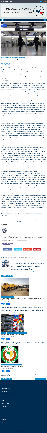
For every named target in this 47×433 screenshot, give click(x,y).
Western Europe (23, 333)
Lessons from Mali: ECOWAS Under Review (12, 366)
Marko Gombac (8, 57)
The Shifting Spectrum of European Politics (12, 334)
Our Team (4, 406)
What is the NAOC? (6, 403)
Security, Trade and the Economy (18, 57)
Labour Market (10, 257)
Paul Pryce (6, 364)
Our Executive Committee (7, 405)
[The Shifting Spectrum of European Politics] (23, 323)
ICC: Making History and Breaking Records (41, 378)
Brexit (6, 257)
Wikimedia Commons (37, 213)
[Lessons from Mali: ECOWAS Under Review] (23, 354)
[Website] (12, 244)
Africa (2, 364)
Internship (4, 424)
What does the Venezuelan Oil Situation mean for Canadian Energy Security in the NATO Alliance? (23, 299)
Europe (2, 57)
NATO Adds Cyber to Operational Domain (7, 378)
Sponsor (4, 422)
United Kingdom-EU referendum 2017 (28, 257)
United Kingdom (17, 257)
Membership (4, 419)
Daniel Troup (3, 333)
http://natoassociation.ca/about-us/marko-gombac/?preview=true (25, 271)
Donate (3, 421)
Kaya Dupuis (12, 301)
